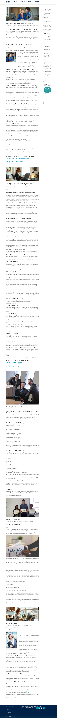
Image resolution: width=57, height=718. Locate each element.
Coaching (37, 186)
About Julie (31, 1)
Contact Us (38, 1)
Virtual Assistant (23, 26)
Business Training (32, 25)
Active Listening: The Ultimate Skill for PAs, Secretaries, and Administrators (18, 363)
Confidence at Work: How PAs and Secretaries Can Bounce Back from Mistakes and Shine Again (20, 184)
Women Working (22, 408)
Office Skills (22, 188)
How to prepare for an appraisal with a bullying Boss (47, 62)
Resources (23, 1)
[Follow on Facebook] (37, 708)
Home (8, 708)
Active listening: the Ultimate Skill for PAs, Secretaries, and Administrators (18, 158)
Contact (8, 713)
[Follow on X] (39, 708)
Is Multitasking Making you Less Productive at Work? (14, 362)
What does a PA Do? (9, 365)
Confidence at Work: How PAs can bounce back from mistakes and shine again (18, 159)
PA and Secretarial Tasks (28, 188)
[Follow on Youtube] (41, 708)
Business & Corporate (26, 25)
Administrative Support (18, 25)
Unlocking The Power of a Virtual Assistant (18, 407)
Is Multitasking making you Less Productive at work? (14, 161)
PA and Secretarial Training (15, 26)
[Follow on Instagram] (44, 708)
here (28, 692)
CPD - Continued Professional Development (13, 188)
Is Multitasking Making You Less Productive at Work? (47, 46)
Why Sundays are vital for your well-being (12, 162)
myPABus (8, 25)
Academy (16, 1)
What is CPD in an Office (13, 520)
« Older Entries (8, 702)
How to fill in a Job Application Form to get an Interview (47, 75)
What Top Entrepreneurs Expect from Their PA (19, 24)
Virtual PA (20, 635)
